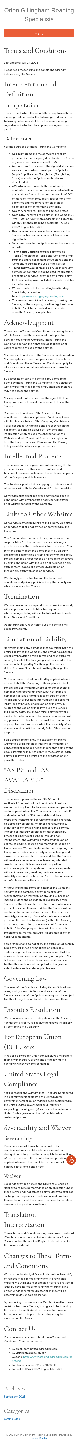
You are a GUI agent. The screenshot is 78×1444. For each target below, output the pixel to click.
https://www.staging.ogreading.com (41, 296)
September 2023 (14, 1396)
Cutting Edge (12, 1419)
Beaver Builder (39, 1438)
